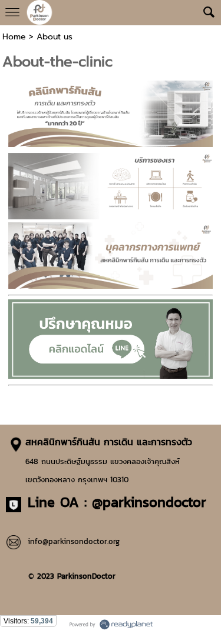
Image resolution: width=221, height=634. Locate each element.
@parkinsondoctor (149, 502)
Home (14, 37)
